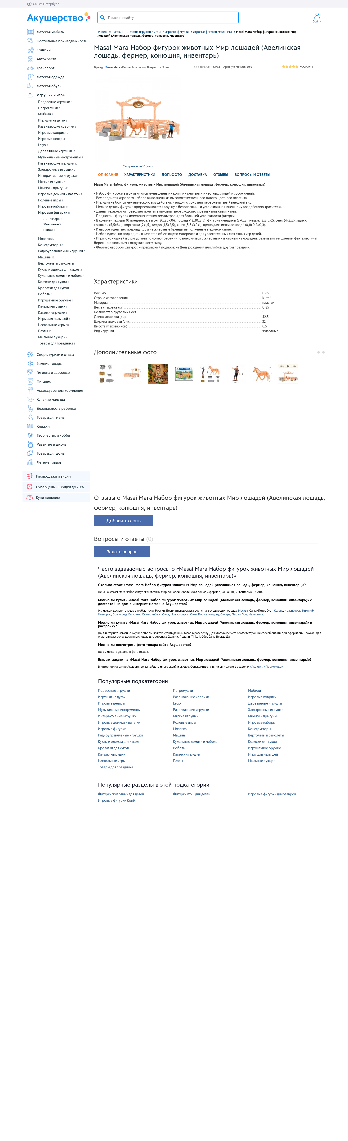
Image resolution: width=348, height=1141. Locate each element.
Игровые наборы (53, 206)
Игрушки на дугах (52, 120)
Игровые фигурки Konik (116, 800)
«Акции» (255, 666)
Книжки (43, 426)
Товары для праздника (56, 343)
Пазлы (44, 331)
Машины (46, 257)
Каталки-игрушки (52, 312)
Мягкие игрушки (52, 182)
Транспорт (45, 68)
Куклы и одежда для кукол (60, 269)
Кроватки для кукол (54, 288)
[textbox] (168, 17)
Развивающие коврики (57, 126)
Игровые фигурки (54, 212)
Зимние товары (49, 363)
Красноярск (293, 610)
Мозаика (46, 239)
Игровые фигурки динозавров (272, 794)
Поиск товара (102, 17)
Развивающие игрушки (57, 163)
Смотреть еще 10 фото (137, 166)
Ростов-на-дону (208, 614)
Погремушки (49, 108)
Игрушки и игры (51, 95)
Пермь (236, 614)
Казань (278, 610)
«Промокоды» (273, 666)
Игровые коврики (53, 133)
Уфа (244, 614)
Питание (44, 381)
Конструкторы (50, 245)
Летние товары (49, 462)
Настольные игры (53, 325)
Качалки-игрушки (52, 306)
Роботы (45, 294)
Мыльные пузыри (52, 337)
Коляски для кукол (53, 282)
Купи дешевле (48, 497)
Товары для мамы (51, 417)
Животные (52, 224)
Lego (43, 145)
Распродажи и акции (53, 476)
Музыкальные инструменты (60, 157)
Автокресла (47, 59)
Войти (316, 21)
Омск (165, 614)
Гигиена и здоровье (53, 372)
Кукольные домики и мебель (61, 276)
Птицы (49, 229)
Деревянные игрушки (56, 151)
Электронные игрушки (57, 169)
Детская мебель (50, 32)
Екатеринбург (151, 614)
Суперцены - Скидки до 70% (60, 487)
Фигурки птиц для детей (191, 794)
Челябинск (256, 614)
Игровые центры (52, 139)
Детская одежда (50, 77)
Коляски (44, 50)
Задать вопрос (122, 551)
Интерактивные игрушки (58, 176)
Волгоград (120, 614)
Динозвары (52, 219)
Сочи (193, 614)
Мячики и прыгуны (53, 188)
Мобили (45, 114)
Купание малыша (51, 399)
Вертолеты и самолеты (57, 263)
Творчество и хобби (53, 435)
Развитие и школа (52, 444)
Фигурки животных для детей (121, 794)
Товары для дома (51, 453)
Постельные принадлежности (62, 41)
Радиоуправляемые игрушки (61, 251)
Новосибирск (180, 614)
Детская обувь (49, 86)
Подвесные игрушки (55, 102)
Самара (225, 614)
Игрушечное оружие (55, 300)
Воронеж (134, 614)
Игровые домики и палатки (60, 194)
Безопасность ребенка (56, 408)
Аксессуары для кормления (60, 390)
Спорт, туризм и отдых (55, 354)
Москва (243, 610)
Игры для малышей (54, 319)
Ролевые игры (50, 200)
